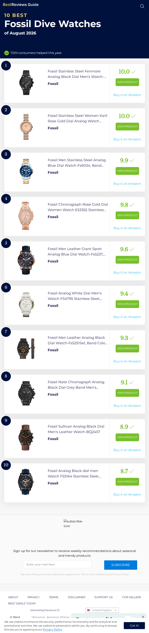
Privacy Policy (52, 629)
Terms (53, 597)
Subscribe (120, 565)
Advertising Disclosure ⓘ (44, 610)
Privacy (34, 597)
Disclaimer (76, 597)
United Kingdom (102, 610)
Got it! (134, 625)
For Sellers (131, 597)
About (13, 597)
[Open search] (142, 6)
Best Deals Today (22, 603)
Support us (103, 597)
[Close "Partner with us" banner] (143, 616)
